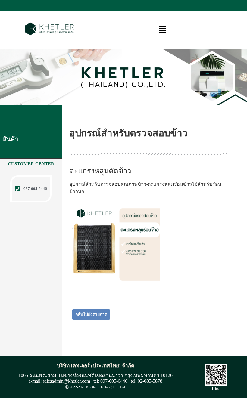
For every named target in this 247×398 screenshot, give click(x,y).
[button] (162, 29)
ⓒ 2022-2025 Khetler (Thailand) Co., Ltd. (95, 387)
